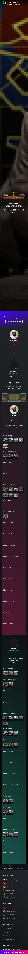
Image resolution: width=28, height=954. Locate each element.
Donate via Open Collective (14, 321)
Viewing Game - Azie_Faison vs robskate (13, 868)
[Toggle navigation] (24, 3)
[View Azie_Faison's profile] (14, 334)
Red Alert (9, 865)
